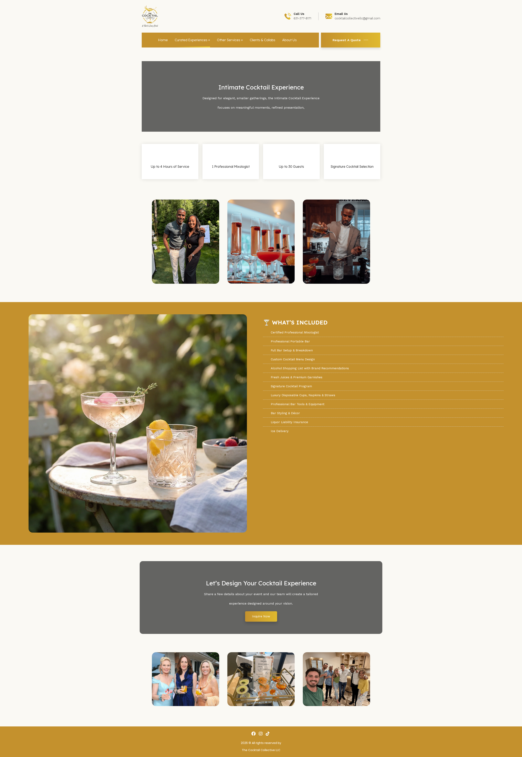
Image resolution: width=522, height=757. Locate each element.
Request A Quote (347, 40)
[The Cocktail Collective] (150, 16)
